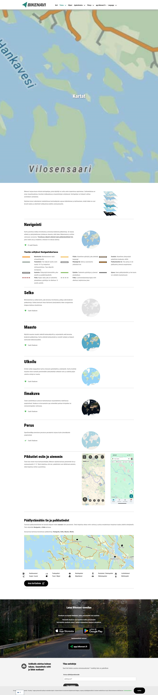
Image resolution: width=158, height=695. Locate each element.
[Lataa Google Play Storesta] (93, 628)
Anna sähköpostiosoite (71, 674)
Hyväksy (139, 690)
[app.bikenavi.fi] (79, 644)
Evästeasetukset (128, 690)
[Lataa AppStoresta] (64, 628)
